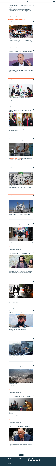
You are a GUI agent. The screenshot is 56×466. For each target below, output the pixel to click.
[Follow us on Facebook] (30, 460)
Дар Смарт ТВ (19, 462)
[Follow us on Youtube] (31, 460)
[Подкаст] (39, 460)
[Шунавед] (52, 1)
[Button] (12, 16)
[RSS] (37, 460)
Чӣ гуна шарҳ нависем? (11, 462)
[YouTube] (50, 1)
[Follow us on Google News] (28, 460)
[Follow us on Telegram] (36, 460)
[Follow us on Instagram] (33, 460)
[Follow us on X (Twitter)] (34, 460)
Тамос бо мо (9, 463)
